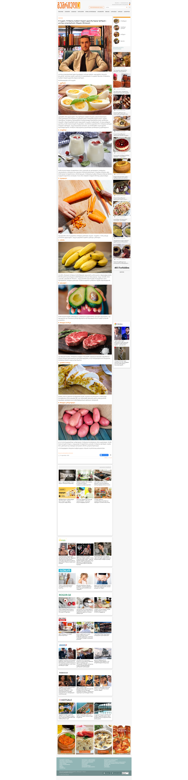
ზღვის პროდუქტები (64, 764)
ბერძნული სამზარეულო (88, 761)
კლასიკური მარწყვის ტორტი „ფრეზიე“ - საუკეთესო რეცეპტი (121, 157)
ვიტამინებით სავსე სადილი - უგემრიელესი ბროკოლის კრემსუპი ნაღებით (121, 242)
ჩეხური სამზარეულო (110, 761)
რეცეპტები (66, 751)
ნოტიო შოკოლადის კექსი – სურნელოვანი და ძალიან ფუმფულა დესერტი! (121, 178)
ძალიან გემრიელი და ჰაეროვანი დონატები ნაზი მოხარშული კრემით (121, 114)
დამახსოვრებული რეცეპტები (120, 4)
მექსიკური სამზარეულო (66, 762)
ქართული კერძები (64, 759)
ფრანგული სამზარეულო (111, 759)
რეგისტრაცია (124, 2)
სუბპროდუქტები (86, 765)
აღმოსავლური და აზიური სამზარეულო (115, 762)
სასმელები (62, 768)
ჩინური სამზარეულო (87, 762)
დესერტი (106, 765)
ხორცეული (85, 763)
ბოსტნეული (107, 764)
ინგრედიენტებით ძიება (96, 7)
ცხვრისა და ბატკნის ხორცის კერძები (114, 763)
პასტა (60, 765)
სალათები (84, 764)
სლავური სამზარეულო (65, 761)
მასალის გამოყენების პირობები (65, 453)
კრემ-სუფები (62, 763)
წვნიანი (61, 766)
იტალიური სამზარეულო (88, 759)
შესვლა (117, 2)
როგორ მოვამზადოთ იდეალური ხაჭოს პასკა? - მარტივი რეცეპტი (121, 199)
